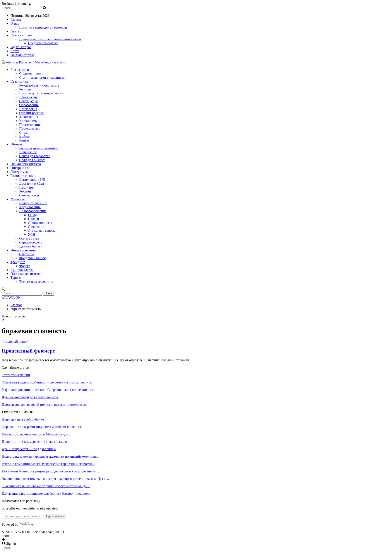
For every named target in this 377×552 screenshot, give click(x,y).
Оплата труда (29, 238)
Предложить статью (43, 43)
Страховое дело (30, 242)
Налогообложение (32, 211)
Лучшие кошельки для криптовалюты (30, 397)
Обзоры (16, 144)
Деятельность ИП (32, 179)
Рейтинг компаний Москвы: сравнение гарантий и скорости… (48, 464)
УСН (31, 234)
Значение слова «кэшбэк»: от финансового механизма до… (46, 486)
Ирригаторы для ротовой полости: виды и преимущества (44, 404)
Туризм (15, 277)
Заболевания (28, 117)
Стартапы (26, 254)
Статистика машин (16, 375)
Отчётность (36, 226)
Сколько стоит (30, 195)
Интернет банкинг (33, 203)
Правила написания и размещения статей (50, 39)
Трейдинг (17, 262)
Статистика (19, 81)
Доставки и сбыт (31, 183)
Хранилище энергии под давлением (29, 449)
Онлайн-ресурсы (31, 113)
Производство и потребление (41, 93)
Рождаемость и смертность (39, 85)
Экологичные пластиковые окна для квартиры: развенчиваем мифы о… (55, 478)
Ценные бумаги (31, 246)
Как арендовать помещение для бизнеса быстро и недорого (46, 493)
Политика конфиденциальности (43, 27)
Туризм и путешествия (36, 281)
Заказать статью (22, 55)
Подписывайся (54, 516)
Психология (28, 109)
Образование (29, 105)
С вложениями (30, 73)
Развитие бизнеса (23, 175)
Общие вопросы (40, 223)
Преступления (30, 124)
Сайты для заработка (34, 156)
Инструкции (19, 168)
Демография (28, 97)
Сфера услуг (28, 101)
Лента (14, 31)
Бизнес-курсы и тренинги (38, 148)
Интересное (28, 152)
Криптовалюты (21, 270)
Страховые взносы (42, 230)
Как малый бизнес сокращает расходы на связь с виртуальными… (51, 471)
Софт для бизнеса (32, 160)
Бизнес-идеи (19, 70)
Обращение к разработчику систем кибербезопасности (42, 427)
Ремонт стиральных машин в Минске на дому (36, 434)
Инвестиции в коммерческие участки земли (34, 441)
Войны (24, 136)
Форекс (24, 266)
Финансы (17, 199)
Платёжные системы (25, 274)
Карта (14, 51)
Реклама (25, 191)
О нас (14, 23)
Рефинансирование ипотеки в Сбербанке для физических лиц (48, 390)
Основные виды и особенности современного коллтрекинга (47, 382)
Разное (24, 140)
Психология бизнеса (25, 164)
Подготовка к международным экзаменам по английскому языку (50, 456)
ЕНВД (32, 215)
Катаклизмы (28, 121)
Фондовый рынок (32, 258)
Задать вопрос (20, 47)
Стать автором (21, 35)
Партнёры (26, 187)
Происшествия (30, 128)
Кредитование (30, 207)
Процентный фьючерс (28, 351)
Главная (16, 19)
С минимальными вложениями (42, 77)
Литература (19, 172)
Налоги (33, 219)
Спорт (24, 132)
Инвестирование (23, 250)
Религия (25, 89)
